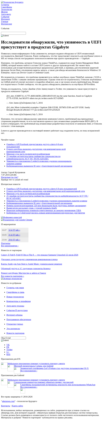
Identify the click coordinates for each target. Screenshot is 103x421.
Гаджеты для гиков (15, 288)
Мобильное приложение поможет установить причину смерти (36, 363)
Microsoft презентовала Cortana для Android (33, 366)
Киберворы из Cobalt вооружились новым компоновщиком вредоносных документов (45, 213)
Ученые (4, 21)
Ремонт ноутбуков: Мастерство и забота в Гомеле (23, 273)
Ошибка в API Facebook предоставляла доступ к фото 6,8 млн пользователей (41, 189)
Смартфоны (6, 7)
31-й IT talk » (14, 235)
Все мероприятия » (10, 246)
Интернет (5, 19)
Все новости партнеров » (12, 276)
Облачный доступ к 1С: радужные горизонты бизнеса (25, 268)
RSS (8, 354)
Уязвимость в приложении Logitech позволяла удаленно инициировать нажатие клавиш (46, 201)
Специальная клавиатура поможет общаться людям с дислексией (43, 382)
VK (8, 345)
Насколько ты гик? (9, 177)
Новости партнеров (15, 333)
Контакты (5, 406)
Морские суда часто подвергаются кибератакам (28, 154)
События (5, 17)
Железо (4, 12)
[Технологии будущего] (12, 2)
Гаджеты (5, 4)
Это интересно (13, 328)
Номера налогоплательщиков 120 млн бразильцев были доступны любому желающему (46, 205)
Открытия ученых (14, 324)
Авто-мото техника (15, 306)
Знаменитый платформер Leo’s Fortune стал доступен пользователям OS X (54, 368)
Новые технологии (15, 297)
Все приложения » (28, 371)
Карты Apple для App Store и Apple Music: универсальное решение (31, 264)
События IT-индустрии (17, 310)
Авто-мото (6, 14)
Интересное (6, 24)
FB (7, 347)
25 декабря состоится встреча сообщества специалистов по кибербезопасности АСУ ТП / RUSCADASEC (33, 157)
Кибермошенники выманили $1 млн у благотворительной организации (39, 166)
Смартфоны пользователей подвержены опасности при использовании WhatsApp (57, 385)
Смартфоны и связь (15, 292)
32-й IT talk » (14, 230)
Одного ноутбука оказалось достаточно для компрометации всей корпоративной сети (45, 191)
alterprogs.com (8, 401)
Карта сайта (17, 406)
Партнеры (5, 243)
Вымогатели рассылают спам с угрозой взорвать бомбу (31, 208)
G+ (7, 352)
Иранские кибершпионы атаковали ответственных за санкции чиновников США (43, 210)
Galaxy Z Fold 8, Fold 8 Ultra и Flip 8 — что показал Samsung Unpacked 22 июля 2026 (39, 255)
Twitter (9, 349)
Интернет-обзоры (14, 315)
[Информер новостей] (11, 217)
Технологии (6, 9)
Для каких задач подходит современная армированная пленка (29, 259)
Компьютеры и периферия (18, 301)
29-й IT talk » (14, 240)
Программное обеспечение (18, 319)
